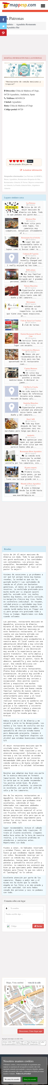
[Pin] (3, 32)
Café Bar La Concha (30, 387)
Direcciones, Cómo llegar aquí (30, 1031)
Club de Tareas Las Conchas (31, 320)
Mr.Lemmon (30, 302)
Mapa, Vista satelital (14, 982)
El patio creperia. (31, 467)
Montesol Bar (31, 219)
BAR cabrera (30, 270)
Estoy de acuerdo (30, 1079)
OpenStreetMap (30, 1024)
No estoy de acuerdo (12, 1079)
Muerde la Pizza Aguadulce (31, 483)
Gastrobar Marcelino (30, 403)
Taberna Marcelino (31, 286)
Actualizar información (32, 169)
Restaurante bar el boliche (30, 237)
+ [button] (8, 989)
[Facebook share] (3, 19)
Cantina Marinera (30, 368)
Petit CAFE (31, 419)
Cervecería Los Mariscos (31, 350)
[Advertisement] (24, 45)
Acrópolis (30, 435)
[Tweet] (3, 26)
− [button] (8, 993)
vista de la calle (34, 982)
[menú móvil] (43, 5)
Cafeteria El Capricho (31, 254)
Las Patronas (30, 203)
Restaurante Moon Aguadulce (31, 451)
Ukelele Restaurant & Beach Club (31, 335)
